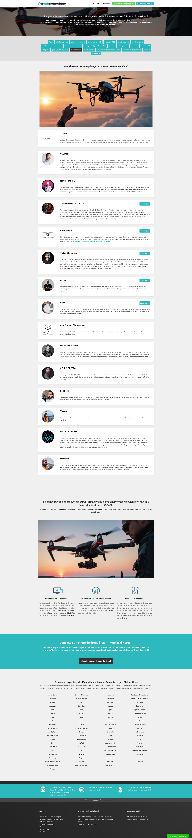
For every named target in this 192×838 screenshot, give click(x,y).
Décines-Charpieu (81, 698)
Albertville (52, 698)
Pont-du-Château (110, 724)
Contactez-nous (44, 829)
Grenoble (81, 724)
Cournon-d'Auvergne (81, 695)
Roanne (110, 739)
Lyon (81, 750)
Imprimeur (134, 46)
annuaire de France (67, 615)
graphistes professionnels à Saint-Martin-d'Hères (92, 241)
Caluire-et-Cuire (53, 747)
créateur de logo (123, 42)
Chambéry (52, 758)
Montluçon (110, 702)
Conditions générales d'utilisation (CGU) (51, 819)
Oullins (110, 713)
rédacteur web (89, 50)
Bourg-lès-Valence (52, 732)
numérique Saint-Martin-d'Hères (87, 824)
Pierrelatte (110, 721)
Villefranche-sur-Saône (139, 750)
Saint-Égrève (110, 754)
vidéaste (147, 50)
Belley (52, 721)
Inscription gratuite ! (145, 3)
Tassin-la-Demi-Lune (139, 713)
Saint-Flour (110, 761)
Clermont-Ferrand (52, 765)
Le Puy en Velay (81, 739)
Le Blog (96, 3)
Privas (110, 728)
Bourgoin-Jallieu (52, 735)
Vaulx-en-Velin (139, 732)
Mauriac (81, 754)
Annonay (52, 710)
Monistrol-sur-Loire (81, 765)
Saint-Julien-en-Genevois (139, 698)
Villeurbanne (140, 754)
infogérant (45, 50)
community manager (78, 42)
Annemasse (52, 706)
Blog (41, 826)
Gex (81, 717)
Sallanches (139, 706)
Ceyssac (52, 750)
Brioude (52, 739)
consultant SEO (110, 42)
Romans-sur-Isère (110, 743)
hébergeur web (123, 46)
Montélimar (110, 698)
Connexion (106, 3)
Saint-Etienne (110, 758)
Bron (52, 743)
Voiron (140, 758)
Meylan (81, 758)
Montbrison (110, 695)
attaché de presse (62, 42)
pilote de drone (76, 50)
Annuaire (42, 816)
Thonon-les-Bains (139, 721)
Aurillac (52, 717)
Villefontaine (140, 747)
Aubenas (52, 713)
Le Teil (82, 743)
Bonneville (52, 724)
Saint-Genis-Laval (110, 765)
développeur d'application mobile (95, 46)
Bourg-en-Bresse (52, 728)
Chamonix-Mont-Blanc (52, 761)
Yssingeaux (139, 761)
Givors (82, 721)
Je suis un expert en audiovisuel (96, 661)
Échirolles (81, 706)
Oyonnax (110, 717)
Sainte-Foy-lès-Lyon (110, 750)
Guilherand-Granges (81, 728)
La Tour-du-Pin (81, 735)
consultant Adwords (95, 42)
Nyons (110, 710)
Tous (51, 42)
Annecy (52, 702)
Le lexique (42, 831)
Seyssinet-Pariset (139, 710)
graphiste (112, 46)
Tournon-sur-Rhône (139, 724)
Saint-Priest (139, 702)
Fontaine (81, 713)
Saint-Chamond (111, 747)
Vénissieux (139, 735)
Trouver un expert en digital (124, 3)
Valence (139, 728)
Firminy (81, 710)
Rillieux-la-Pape (110, 732)
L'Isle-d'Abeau (81, 747)
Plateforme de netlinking (47, 824)
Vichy (139, 739)
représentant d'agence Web (132, 50)
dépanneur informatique (73, 46)
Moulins (110, 706)
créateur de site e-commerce (52, 46)
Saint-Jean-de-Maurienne (139, 695)
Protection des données (46, 821)
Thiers (139, 717)
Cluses (52, 769)
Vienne (139, 743)
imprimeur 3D (145, 46)
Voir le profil (146, 204)
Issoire (81, 732)
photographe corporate (60, 50)
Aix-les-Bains (52, 695)
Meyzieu (81, 761)
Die (81, 702)
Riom (110, 735)
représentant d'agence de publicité (108, 50)
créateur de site (137, 42)
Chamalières (52, 754)
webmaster (96, 54)
